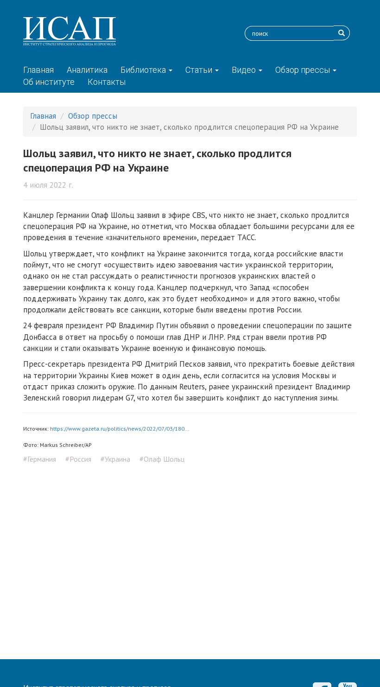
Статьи (199, 70)
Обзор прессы (303, 70)
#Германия (39, 459)
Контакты (107, 82)
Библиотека (144, 70)
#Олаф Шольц (161, 459)
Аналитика (87, 70)
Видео (245, 70)
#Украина (115, 459)
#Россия (78, 459)
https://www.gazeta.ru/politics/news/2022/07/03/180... (120, 428)
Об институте (49, 82)
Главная (38, 70)
